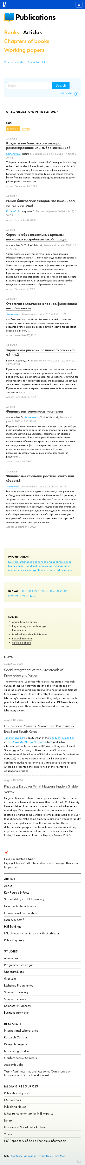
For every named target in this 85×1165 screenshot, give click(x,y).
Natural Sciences (22, 638)
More (33, 596)
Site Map (60, 1156)
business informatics (20, 562)
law (51, 566)
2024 (44, 591)
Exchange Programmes (18, 985)
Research (12, 1024)
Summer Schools (15, 999)
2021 (66, 591)
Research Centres (15, 1037)
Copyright (30, 1156)
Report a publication (14, 62)
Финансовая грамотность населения (34, 411)
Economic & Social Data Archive (24, 1127)
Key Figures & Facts (16, 892)
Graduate (10, 979)
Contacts (16, 1156)
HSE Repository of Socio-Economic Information (35, 1141)
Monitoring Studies (16, 1051)
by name (11, 128)
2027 (24, 591)
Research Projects (15, 1044)
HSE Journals (12, 1100)
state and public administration (55, 570)
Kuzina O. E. (13, 211)
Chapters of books (26, 41)
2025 (37, 591)
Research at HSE (36, 62)
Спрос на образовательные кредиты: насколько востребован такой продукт (36, 236)
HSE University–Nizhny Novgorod (26, 742)
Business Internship (16, 1012)
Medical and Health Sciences (29, 634)
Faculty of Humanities (61, 738)
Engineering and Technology (29, 626)
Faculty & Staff (14, 920)
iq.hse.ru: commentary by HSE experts (28, 1113)
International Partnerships (20, 913)
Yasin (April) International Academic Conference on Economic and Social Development (37, 1073)
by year (26, 128)
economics (39, 562)
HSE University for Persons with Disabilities (31, 933)
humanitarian (16, 566)
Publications (35, 17)
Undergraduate (14, 972)
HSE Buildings (12, 926)
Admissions (11, 958)
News (8, 657)
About (10, 879)
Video (8, 1134)
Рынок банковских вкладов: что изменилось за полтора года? (41, 203)
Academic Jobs (13, 1065)
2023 (52, 591)
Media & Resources (21, 1086)
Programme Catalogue (18, 965)
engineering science (59, 562)
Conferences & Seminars (20, 1058)
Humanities (19, 630)
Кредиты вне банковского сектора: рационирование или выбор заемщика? (38, 145)
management (62, 566)
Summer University (16, 992)
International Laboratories (21, 1030)
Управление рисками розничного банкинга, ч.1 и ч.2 (41, 352)
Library (8, 1120)
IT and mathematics (36, 566)
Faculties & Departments (20, 906)
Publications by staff (17, 1093)
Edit (79, 1160)
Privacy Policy (45, 1156)
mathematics (16, 570)
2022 (59, 591)
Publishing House (15, 1107)
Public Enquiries (14, 940)
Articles (32, 32)
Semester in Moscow (17, 1006)
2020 (11, 596)
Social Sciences (21, 642)
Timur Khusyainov (14, 738)
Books (11, 32)
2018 (25, 596)
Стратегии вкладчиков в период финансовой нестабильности (41, 305)
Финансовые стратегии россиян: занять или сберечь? (40, 478)
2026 (30, 591)
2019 (18, 596)
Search (60, 85)
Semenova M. (13, 153)
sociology (30, 570)
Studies (11, 951)
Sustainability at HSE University (24, 899)
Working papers (24, 50)
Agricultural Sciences (24, 622)
